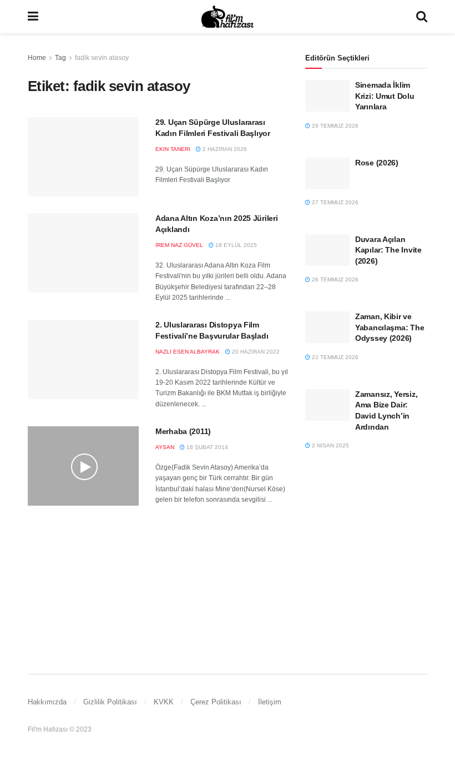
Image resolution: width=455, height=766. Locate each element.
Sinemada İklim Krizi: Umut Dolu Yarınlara (384, 95)
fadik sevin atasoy (102, 58)
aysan (164, 447)
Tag (60, 58)
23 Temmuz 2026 (334, 357)
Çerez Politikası (215, 702)
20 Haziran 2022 (255, 352)
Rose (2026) (376, 162)
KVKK (164, 702)
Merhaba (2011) (183, 431)
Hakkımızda (47, 702)
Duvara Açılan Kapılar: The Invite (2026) (388, 250)
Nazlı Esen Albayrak (187, 352)
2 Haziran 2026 (224, 149)
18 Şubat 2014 (206, 447)
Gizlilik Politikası (110, 702)
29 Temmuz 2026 (334, 126)
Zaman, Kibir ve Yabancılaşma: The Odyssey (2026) (389, 327)
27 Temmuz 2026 (334, 202)
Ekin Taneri (172, 149)
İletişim (269, 702)
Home (37, 58)
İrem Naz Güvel (179, 245)
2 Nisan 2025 (329, 445)
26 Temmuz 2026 (334, 279)
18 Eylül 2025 (235, 245)
